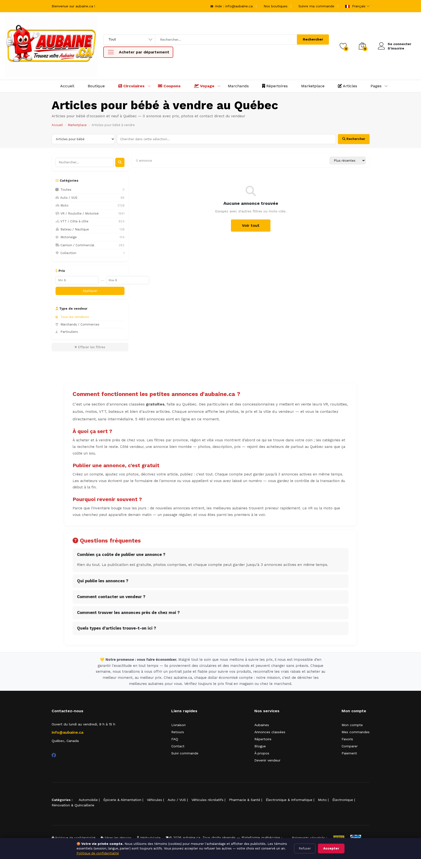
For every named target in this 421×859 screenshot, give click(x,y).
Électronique (342, 800)
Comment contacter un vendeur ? (111, 596)
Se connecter (399, 44)
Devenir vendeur (267, 760)
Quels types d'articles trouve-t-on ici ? (116, 628)
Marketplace (313, 86)
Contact (177, 746)
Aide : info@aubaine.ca (233, 6)
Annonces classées (269, 732)
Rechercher (313, 39)
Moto (322, 800)
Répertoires (276, 86)
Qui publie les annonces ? (102, 581)
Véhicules (154, 800)
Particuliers (69, 332)
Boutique (96, 86)
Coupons (171, 86)
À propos (261, 753)
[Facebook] (54, 755)
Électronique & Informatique (289, 800)
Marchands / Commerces (79, 324)
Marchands (238, 86)
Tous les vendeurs (74, 317)
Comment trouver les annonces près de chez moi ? (128, 612)
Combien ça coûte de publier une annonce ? (121, 554)
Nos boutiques (275, 6)
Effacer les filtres (91, 347)
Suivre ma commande (316, 6)
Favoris (347, 739)
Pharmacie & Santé (244, 800)
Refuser (305, 848)
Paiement (349, 753)
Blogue (260, 746)
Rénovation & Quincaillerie (73, 805)
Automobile (88, 800)
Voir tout (250, 225)
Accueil (67, 86)
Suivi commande (184, 753)
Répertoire (262, 739)
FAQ (174, 739)
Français (358, 6)
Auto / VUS (177, 800)
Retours (177, 732)
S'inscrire (396, 48)
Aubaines (261, 725)
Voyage (206, 86)
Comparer (350, 746)
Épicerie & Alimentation (122, 800)
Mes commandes (356, 732)
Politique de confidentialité (98, 853)
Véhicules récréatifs (207, 800)
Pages (376, 86)
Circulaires (133, 86)
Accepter (331, 848)
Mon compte (352, 725)
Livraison (178, 725)
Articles (349, 86)
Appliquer (90, 291)
